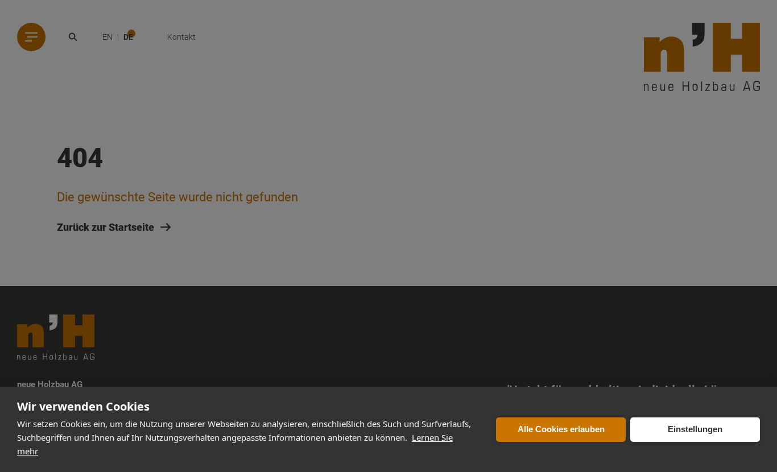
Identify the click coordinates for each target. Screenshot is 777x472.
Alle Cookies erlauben (561, 429)
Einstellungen (695, 429)
